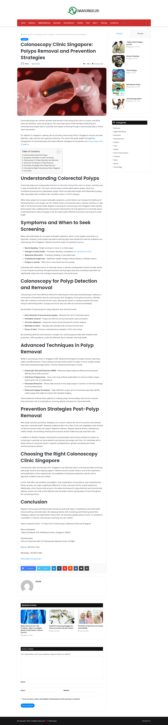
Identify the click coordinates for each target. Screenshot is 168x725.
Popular (119, 33)
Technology (117, 167)
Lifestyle (104, 23)
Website (66, 690)
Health (30, 34)
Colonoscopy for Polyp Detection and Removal (41, 160)
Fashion (80, 23)
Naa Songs (53, 721)
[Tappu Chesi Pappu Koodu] (118, 47)
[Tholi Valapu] (118, 75)
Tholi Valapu (131, 70)
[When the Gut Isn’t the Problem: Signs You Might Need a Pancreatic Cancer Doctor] (33, 617)
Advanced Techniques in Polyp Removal (38, 163)
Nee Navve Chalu (133, 84)
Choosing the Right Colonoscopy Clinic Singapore (42, 168)
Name (23, 682)
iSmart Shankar (132, 56)
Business (32, 23)
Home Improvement (120, 153)
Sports (115, 163)
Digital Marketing (44, 23)
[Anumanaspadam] (118, 104)
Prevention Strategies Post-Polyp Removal (39, 165)
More (95, 23)
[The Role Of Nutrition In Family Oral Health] (90, 617)
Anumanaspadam (134, 99)
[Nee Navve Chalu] (118, 89)
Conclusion (27, 171)
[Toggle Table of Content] (57, 152)
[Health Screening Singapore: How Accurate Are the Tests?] (61, 617)
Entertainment (69, 23)
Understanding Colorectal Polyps (35, 155)
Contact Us (114, 23)
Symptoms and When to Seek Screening (38, 158)
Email (23, 690)
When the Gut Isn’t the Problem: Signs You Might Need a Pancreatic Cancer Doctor (32, 629)
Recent (140, 33)
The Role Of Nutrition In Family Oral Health (90, 627)
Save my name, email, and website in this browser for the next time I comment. (51, 699)
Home (23, 23)
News (115, 160)
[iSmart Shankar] (118, 61)
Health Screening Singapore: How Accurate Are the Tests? (61, 627)
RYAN (27, 64)
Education (57, 23)
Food (88, 23)
